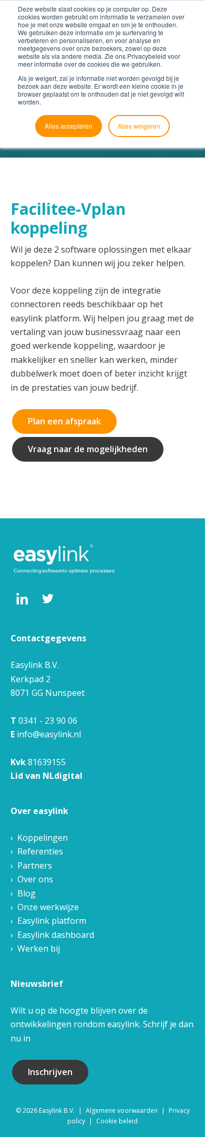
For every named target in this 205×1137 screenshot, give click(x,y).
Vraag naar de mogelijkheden (88, 449)
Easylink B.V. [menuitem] (57, 1110)
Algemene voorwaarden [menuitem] (122, 1110)
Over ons (35, 879)
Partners (34, 865)
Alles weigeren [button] (139, 125)
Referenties (40, 851)
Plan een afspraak (64, 421)
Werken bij (38, 948)
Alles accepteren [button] (69, 125)
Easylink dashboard (55, 935)
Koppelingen (42, 837)
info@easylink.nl (49, 734)
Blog (26, 893)
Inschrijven (50, 1072)
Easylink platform (51, 920)
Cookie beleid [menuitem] (117, 1121)
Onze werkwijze (48, 907)
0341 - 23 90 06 (47, 720)
